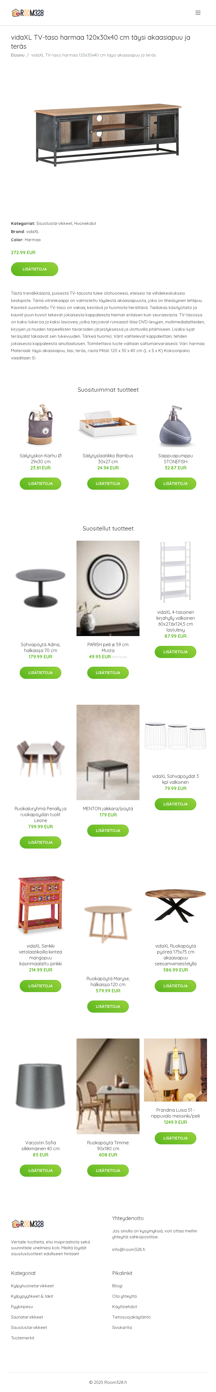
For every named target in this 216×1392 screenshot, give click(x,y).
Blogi (117, 1285)
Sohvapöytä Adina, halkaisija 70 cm (40, 647)
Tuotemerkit (22, 1337)
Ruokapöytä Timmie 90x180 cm (108, 1145)
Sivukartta (122, 1327)
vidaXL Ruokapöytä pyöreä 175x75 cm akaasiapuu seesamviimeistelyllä (176, 954)
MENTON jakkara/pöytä (108, 808)
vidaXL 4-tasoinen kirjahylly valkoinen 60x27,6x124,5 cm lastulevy (175, 621)
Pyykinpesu (22, 1306)
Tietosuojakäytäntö (131, 1317)
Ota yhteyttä (124, 1296)
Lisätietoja (34, 269)
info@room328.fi (128, 1249)
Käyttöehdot (124, 1306)
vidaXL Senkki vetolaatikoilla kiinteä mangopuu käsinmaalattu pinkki (40, 954)
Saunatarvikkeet (27, 1317)
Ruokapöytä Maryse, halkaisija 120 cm (108, 981)
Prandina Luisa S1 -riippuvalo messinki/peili (175, 1113)
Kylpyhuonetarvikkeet (32, 1285)
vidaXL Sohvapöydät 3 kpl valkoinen (175, 779)
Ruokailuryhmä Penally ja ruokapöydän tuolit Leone (40, 814)
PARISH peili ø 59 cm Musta (108, 647)
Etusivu (17, 55)
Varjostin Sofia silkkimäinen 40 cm (40, 1145)
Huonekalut (85, 223)
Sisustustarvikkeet (54, 223)
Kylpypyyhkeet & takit (32, 1296)
